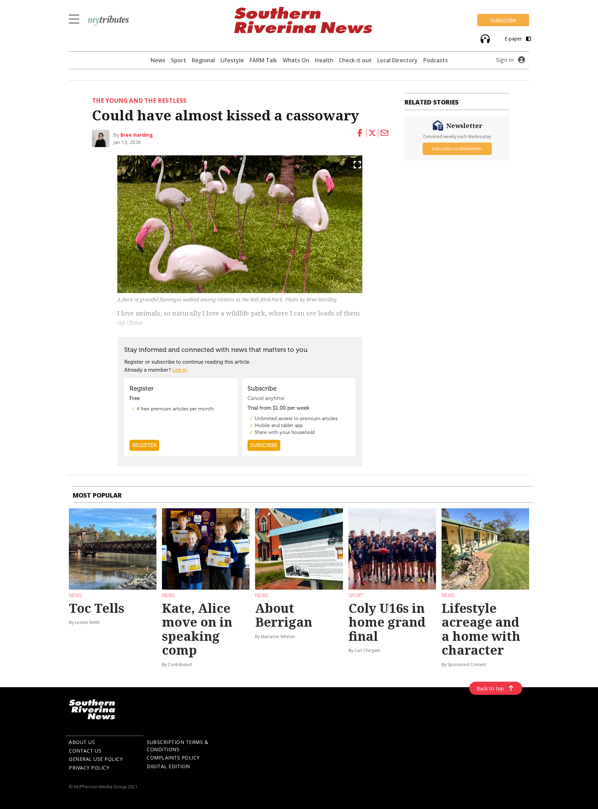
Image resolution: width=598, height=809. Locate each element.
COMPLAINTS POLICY (173, 757)
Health (324, 60)
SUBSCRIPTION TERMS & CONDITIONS (177, 746)
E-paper (514, 38)
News (158, 60)
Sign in (505, 60)
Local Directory (397, 60)
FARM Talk (263, 60)
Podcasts (435, 60)
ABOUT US (82, 742)
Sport (178, 60)
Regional (203, 60)
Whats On (296, 60)
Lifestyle (232, 60)
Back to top (490, 688)
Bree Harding (136, 134)
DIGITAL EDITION (168, 766)
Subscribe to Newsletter (457, 148)
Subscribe (503, 20)
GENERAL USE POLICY (96, 759)
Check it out (355, 60)
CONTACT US (85, 750)
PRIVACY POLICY (89, 767)
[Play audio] (484, 38)
